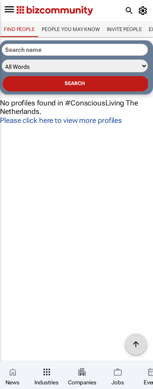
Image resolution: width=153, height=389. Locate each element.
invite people (124, 29)
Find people (19, 29)
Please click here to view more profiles (61, 120)
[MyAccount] (144, 10)
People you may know (71, 29)
